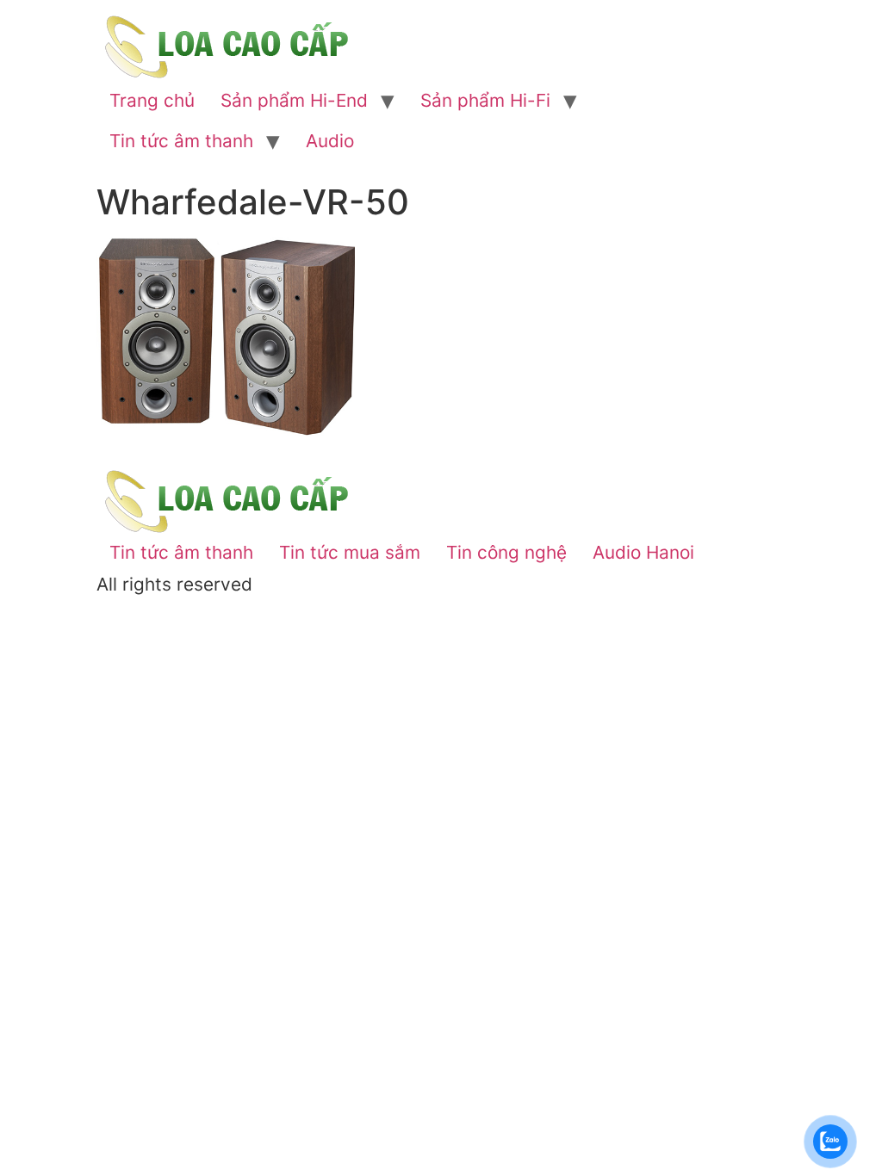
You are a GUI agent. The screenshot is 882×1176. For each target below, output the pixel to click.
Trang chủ (152, 100)
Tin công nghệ (506, 552)
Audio (330, 141)
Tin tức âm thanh (181, 141)
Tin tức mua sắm (349, 552)
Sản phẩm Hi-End (294, 100)
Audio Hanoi (643, 552)
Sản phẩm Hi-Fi (485, 100)
